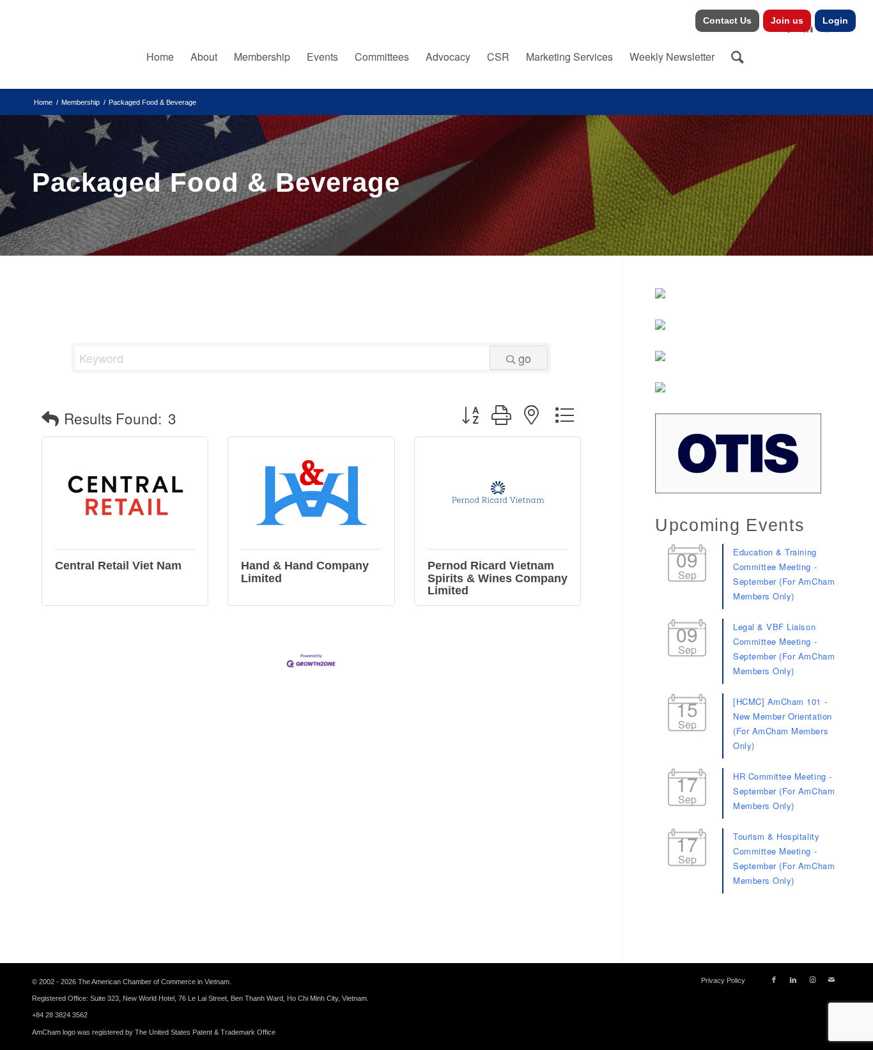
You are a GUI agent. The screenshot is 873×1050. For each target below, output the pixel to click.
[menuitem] (727, 21)
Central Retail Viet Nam (118, 565)
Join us (787, 20)
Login (835, 20)
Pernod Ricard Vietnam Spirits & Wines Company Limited (498, 578)
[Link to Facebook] (774, 979)
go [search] (524, 358)
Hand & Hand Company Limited (305, 572)
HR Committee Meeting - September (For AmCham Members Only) (784, 791)
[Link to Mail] (831, 979)
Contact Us (727, 20)
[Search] (737, 57)
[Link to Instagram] (812, 979)
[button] (50, 418)
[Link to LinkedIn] (793, 979)
